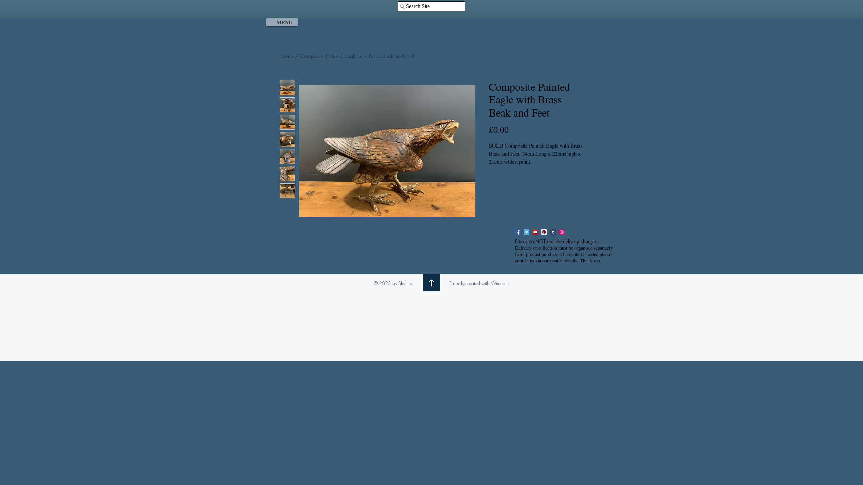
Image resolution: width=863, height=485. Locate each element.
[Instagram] (561, 232)
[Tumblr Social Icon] (553, 232)
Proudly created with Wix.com (479, 283)
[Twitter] (526, 232)
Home (286, 56)
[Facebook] (517, 232)
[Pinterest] (544, 232)
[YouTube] (535, 232)
